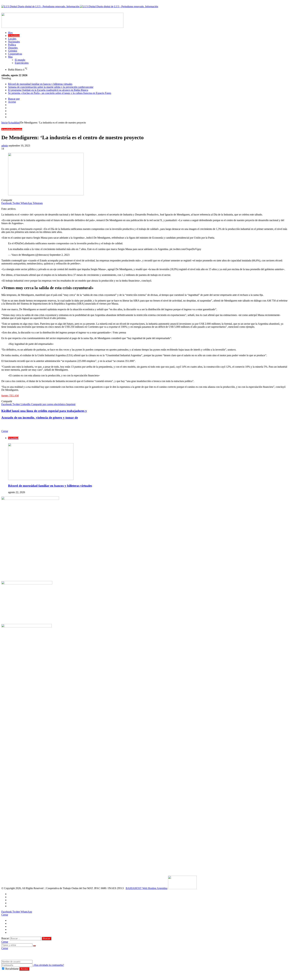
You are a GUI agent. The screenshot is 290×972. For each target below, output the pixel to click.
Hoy (10, 32)
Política (12, 44)
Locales (12, 38)
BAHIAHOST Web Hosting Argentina (146, 888)
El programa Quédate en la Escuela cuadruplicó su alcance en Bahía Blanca (48, 90)
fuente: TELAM (10, 395)
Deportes (13, 47)
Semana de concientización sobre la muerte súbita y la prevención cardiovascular (50, 87)
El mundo (20, 59)
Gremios (12, 50)
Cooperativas (15, 53)
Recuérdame (12, 968)
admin (4, 145)
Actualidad (14, 35)
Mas (10, 56)
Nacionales (14, 41)
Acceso (24, 969)
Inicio (4, 122)
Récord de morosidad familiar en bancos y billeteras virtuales (40, 84)
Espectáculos (22, 62)
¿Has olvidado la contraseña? (48, 965)
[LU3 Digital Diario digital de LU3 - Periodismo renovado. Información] (79, 6)
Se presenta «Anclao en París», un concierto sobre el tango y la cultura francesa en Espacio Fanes (59, 93)
